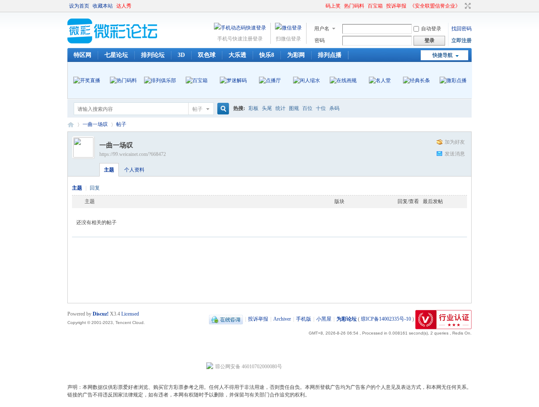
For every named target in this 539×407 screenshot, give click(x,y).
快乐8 (266, 55)
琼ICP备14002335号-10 (386, 319)
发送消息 (455, 154)
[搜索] (222, 109)
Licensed (130, 314)
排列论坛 (153, 55)
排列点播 (330, 55)
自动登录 (431, 29)
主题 (109, 170)
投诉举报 (396, 6)
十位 (321, 108)
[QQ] (226, 319)
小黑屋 (323, 319)
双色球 (207, 55)
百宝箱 (375, 6)
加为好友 (455, 142)
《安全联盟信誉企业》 (435, 6)
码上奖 (333, 6)
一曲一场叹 (95, 124)
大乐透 (237, 55)
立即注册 (461, 40)
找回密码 (461, 29)
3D (181, 55)
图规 (294, 108)
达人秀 (123, 6)
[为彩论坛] (113, 42)
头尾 (267, 108)
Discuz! (101, 314)
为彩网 (296, 55)
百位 (307, 108)
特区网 (82, 55)
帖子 (197, 109)
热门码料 (354, 6)
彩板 (253, 108)
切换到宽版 (467, 6)
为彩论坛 (70, 124)
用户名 (321, 29)
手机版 (303, 319)
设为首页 (79, 6)
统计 (280, 108)
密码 (320, 40)
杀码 (334, 108)
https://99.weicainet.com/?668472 (132, 154)
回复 (95, 188)
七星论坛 (116, 55)
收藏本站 (103, 6)
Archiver (282, 319)
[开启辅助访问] (322, 6)
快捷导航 (442, 55)
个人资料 (134, 170)
